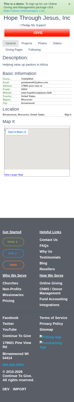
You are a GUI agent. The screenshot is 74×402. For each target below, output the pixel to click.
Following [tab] (35, 49)
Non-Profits (12, 289)
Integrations (49, 305)
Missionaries (13, 295)
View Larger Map (13, 174)
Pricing (8, 301)
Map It (68, 114)
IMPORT (19, 389)
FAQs (44, 246)
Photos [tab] (42, 43)
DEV (6, 389)
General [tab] (11, 43)
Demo (13, 265)
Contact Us (49, 240)
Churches (10, 283)
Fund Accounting (53, 299)
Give (11, 253)
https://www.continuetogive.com (24, 10)
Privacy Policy (51, 324)
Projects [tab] (27, 43)
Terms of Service (53, 318)
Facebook (10, 318)
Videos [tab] (57, 43)
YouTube (10, 329)
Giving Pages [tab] (14, 49)
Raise (11, 241)
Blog (43, 263)
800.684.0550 (13, 365)
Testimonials (50, 257)
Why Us (46, 251)
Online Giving (51, 283)
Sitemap (46, 329)
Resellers (47, 269)
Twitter (8, 324)
